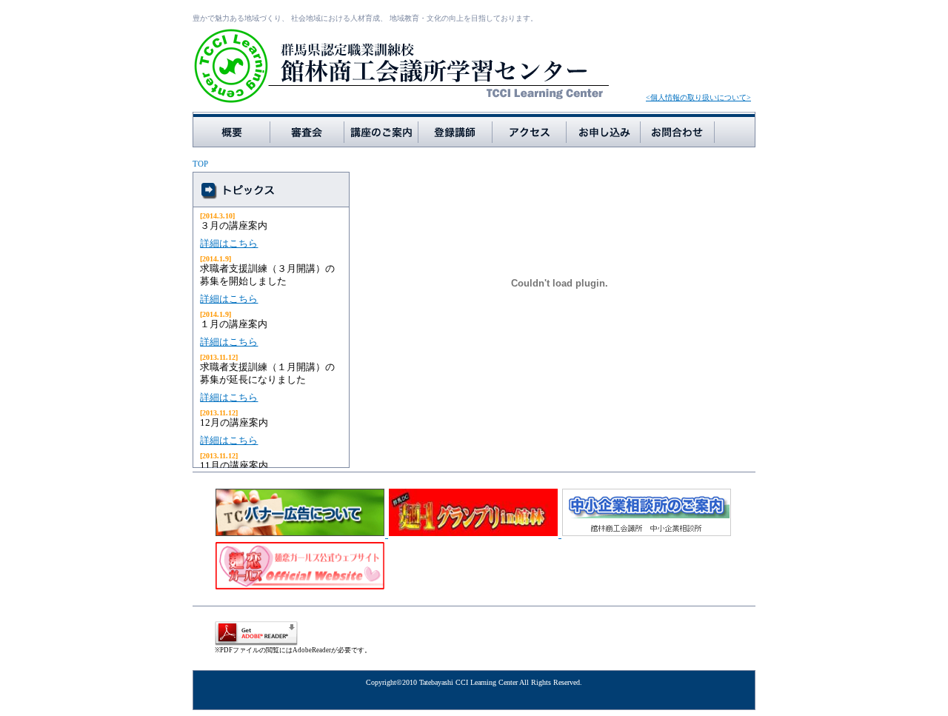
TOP (200, 163)
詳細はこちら (229, 243)
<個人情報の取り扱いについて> (698, 97)
